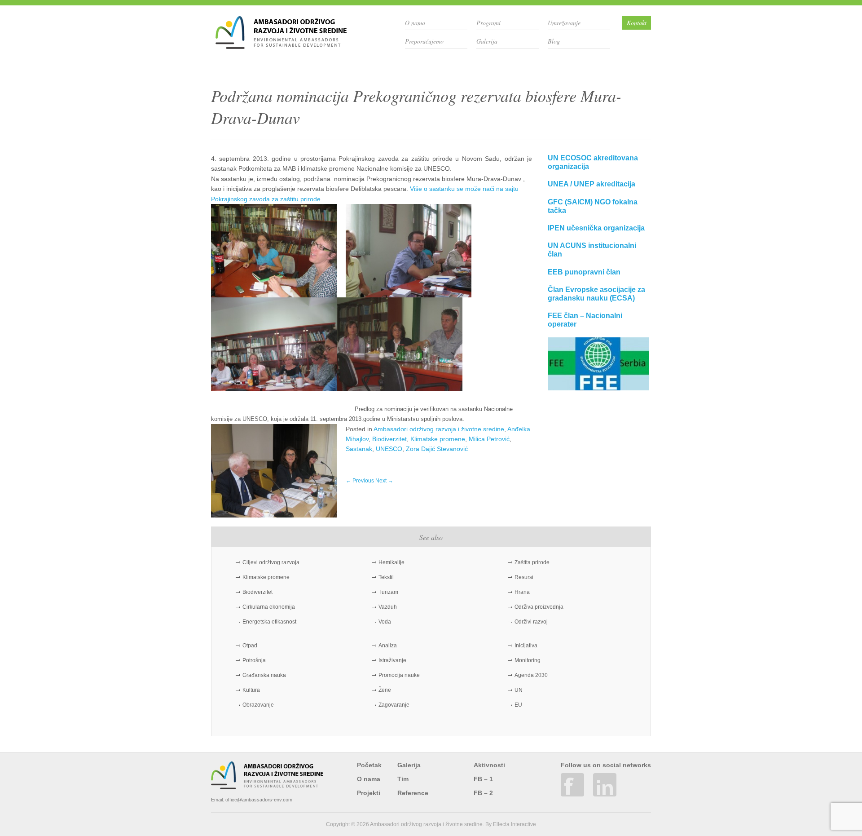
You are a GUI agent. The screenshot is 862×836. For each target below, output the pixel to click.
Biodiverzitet (389, 438)
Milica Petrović (489, 438)
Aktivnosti (489, 765)
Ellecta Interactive (514, 824)
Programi (488, 22)
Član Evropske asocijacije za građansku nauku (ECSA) (596, 294)
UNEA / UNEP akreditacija (591, 184)
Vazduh (387, 607)
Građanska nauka (264, 675)
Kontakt (636, 22)
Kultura (251, 690)
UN (519, 690)
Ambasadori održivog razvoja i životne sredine (439, 429)
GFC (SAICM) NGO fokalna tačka (593, 206)
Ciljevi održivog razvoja (270, 562)
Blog (554, 41)
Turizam (388, 592)
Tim (403, 779)
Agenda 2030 (531, 675)
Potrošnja (254, 660)
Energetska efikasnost (269, 622)
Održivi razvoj (531, 622)
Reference (412, 792)
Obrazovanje (258, 705)
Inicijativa (526, 645)
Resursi (524, 577)
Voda (384, 622)
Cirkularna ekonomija (268, 607)
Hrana (522, 592)
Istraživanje (392, 660)
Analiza (387, 645)
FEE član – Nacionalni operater (585, 320)
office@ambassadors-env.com (258, 799)
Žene (384, 690)
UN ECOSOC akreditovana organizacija (593, 162)
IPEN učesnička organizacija (596, 228)
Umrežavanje (564, 22)
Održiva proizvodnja (539, 607)
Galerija (486, 41)
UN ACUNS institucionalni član (592, 250)
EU (518, 705)
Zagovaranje (393, 705)
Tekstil (386, 577)
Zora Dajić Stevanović (437, 448)
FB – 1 (483, 779)
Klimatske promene (437, 438)
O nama (415, 22)
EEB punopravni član (584, 272)
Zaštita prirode (532, 562)
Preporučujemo (424, 41)
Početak (369, 765)
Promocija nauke (399, 675)
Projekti (368, 792)
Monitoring (528, 660)
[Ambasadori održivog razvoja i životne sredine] (281, 45)
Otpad (249, 645)
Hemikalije (391, 562)
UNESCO (389, 448)
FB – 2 (483, 792)
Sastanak (359, 448)
